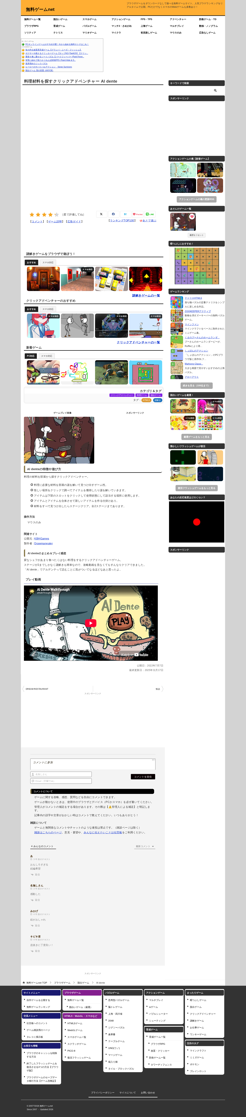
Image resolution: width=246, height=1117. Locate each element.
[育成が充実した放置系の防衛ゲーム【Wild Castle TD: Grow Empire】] (183, 406)
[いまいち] (38, 215)
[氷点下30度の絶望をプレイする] (42, 326)
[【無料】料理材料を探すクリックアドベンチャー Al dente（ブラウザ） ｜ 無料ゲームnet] (183, 222)
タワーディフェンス (161, 1064)
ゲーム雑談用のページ (38, 1030)
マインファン (192, 324)
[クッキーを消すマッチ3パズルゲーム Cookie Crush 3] (210, 423)
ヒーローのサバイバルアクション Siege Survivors (48, 67)
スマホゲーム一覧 (76, 1037)
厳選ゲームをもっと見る (197, 436)
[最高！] (57, 215)
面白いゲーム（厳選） (81, 1007)
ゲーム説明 (55, 221)
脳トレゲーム (115, 1007)
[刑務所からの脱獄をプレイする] (144, 326)
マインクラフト (198, 1050)
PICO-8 (71, 1050)
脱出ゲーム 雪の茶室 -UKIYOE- (39, 70)
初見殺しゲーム (149, 32)
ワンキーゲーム (198, 1034)
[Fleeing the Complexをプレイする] (76, 326)
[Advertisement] (164, 55)
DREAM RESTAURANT (37, 689)
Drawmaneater (43, 543)
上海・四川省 (115, 1013)
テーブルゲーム (116, 1041)
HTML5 (146, 400)
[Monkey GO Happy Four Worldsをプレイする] (144, 279)
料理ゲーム (142, 395)
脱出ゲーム (156, 395)
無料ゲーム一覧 (32, 19)
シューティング (157, 1020)
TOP (36, 982)
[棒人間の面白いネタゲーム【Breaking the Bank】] (210, 457)
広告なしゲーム (207, 32)
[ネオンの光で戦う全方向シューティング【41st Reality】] (210, 474)
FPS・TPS (146, 19)
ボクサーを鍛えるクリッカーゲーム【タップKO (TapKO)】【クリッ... (56, 53)
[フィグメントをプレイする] (110, 372)
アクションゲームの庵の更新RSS (196, 199)
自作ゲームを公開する (38, 1000)
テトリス (58, 32)
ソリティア (30, 32)
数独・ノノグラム (208, 26)
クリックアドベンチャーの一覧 (138, 342)
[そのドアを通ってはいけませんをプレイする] (76, 279)
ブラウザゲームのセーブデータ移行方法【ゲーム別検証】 (42, 1079)
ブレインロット (198, 1071)
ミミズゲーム (197, 1057)
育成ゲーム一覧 (157, 1037)
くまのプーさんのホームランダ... (202, 337)
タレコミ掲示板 (35, 1037)
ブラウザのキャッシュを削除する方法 (42, 1055)
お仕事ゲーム (197, 1027)
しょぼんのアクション (196, 350)
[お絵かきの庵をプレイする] (76, 372)
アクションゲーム (121, 19)
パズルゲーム (90, 26)
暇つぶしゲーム (198, 1000)
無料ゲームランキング (38, 1007)
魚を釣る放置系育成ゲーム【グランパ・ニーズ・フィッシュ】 (53, 50)
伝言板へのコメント (37, 1023)
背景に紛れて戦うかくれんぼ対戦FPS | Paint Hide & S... (50, 60)
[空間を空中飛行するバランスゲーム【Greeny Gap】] (183, 457)
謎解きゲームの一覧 (146, 295)
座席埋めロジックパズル (36, 63)
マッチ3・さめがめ (122, 26)
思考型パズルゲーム (118, 1000)
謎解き (158, 400)
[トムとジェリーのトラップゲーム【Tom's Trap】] (183, 474)
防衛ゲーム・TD (207, 19)
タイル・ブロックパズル (121, 1068)
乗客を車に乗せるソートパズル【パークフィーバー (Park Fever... (54, 57)
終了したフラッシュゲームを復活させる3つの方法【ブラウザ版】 (42, 1067)
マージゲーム (115, 1055)
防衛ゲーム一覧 (157, 1057)
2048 (111, 1020)
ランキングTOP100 (122, 220)
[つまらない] (32, 215)
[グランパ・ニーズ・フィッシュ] (183, 170)
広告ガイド (74, 221)
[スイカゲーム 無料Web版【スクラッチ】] (183, 423)
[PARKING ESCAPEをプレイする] (110, 279)
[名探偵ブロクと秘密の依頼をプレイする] (42, 372)
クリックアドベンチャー (122, 395)
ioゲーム (153, 1007)
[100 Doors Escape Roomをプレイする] (42, 279)
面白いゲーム (60, 19)
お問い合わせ (148, 1092)
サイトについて (127, 1092)
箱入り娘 (113, 1061)
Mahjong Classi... (194, 363)
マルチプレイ (177, 26)
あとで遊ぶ (149, 220)
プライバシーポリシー (102, 1092)
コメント (37, 221)
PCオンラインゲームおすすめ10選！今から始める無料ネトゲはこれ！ (57, 44)
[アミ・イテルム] (183, 185)
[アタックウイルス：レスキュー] (210, 185)
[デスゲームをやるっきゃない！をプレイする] (110, 326)
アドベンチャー (178, 19)
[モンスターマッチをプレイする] (144, 372)
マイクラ (116, 32)
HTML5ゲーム (74, 1023)
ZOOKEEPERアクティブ (198, 311)
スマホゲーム (90, 19)
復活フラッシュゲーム (79, 1057)
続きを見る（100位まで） (196, 385)
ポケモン (194, 1064)
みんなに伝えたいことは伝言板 (103, 832)
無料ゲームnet (40, 9)
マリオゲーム (90, 32)
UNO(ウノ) (114, 1048)
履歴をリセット (197, 235)
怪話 (158, 689)
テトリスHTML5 (193, 298)
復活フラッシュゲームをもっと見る (196, 488)
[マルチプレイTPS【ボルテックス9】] (210, 406)
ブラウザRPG (31, 26)
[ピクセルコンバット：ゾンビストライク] (210, 170)
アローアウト (192, 377)
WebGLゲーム (75, 1030)
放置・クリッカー (160, 1050)
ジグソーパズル (116, 1027)
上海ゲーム (146, 26)
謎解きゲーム (197, 1020)
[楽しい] (50, 215)
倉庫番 (111, 1034)
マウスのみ (176, 32)
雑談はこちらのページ (48, 832)
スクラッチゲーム (76, 1044)
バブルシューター (158, 1013)
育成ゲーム (59, 26)
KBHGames (41, 538)
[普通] (44, 215)
